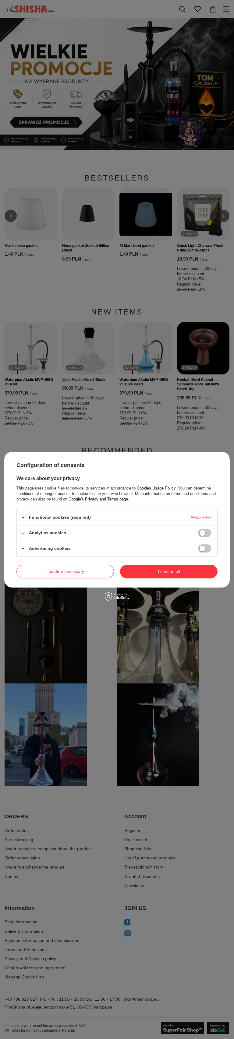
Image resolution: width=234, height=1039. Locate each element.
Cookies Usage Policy (156, 488)
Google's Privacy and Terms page (98, 499)
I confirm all (169, 571)
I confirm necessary (65, 571)
